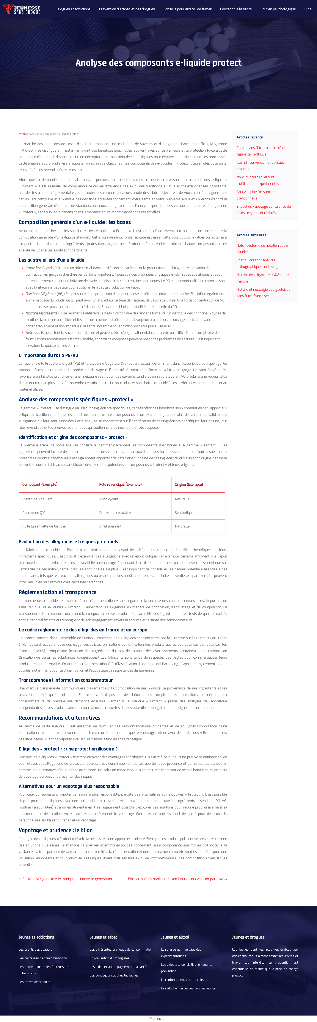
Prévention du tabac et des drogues (127, 9)
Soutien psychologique (278, 9)
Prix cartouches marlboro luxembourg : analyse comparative (175, 879)
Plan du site (158, 1018)
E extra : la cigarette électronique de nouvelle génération (67, 879)
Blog (308, 9)
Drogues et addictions (74, 9)
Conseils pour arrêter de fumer (187, 9)
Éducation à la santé (236, 9)
